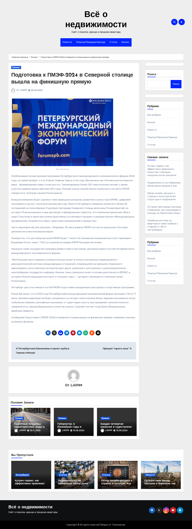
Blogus (104, 524)
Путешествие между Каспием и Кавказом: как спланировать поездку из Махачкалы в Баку (164, 210)
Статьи (113, 42)
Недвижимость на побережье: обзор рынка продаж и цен (73, 484)
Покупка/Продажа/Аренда (90, 42)
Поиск (151, 74)
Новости (67, 42)
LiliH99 (23, 90)
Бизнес (125, 42)
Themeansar (118, 524)
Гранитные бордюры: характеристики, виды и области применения (29, 427)
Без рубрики (154, 115)
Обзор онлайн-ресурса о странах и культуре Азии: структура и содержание (161, 196)
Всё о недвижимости (30, 507)
